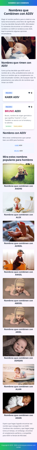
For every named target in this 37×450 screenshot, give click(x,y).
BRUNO (9, 111)
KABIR (17, 145)
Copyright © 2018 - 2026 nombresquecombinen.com (18, 445)
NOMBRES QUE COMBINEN (18, 3)
